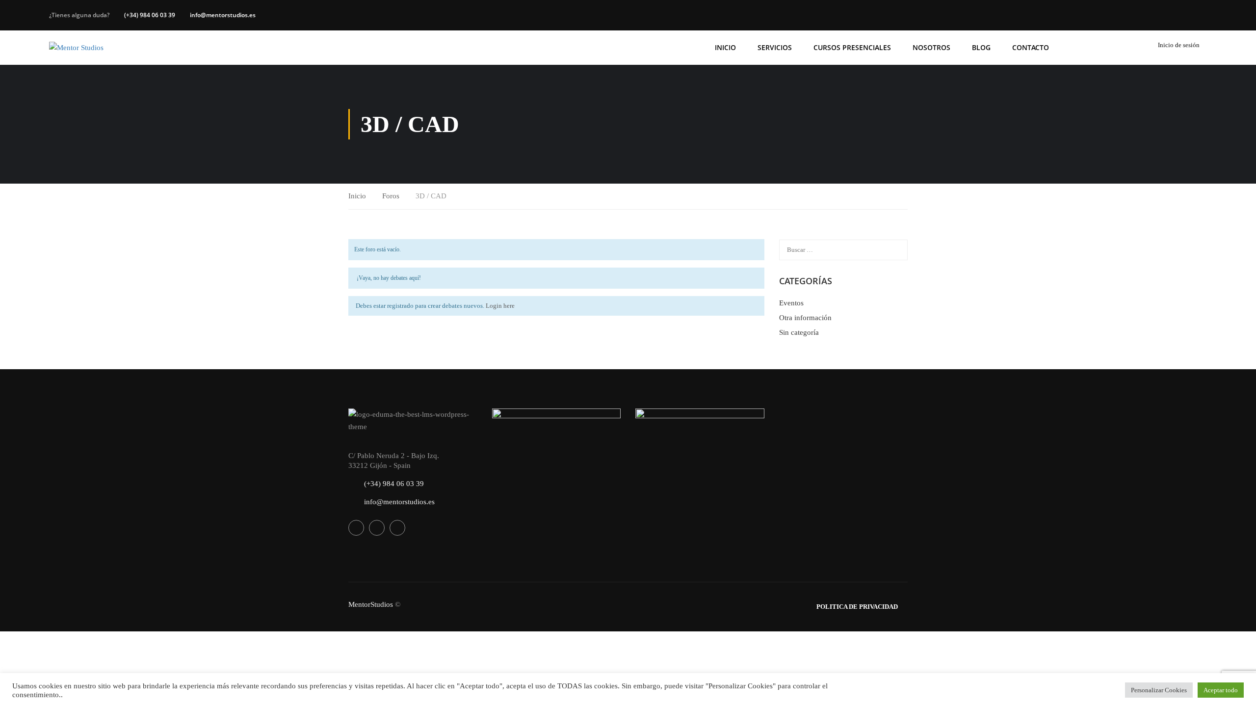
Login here (500, 305)
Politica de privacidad (857, 606)
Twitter (377, 528)
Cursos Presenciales (852, 47)
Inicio (725, 47)
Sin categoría (799, 332)
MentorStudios (370, 604)
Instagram (397, 528)
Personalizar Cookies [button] (1159, 690)
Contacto (1030, 47)
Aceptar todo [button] (1221, 690)
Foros (390, 196)
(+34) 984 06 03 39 (149, 15)
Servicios (775, 47)
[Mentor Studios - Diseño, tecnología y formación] (87, 47)
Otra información (805, 318)
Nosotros (931, 47)
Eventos (791, 303)
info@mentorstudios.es (223, 15)
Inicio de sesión (1179, 45)
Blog (981, 47)
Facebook (356, 528)
